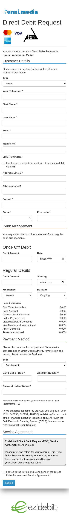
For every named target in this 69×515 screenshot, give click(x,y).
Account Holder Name (17, 386)
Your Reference (13, 91)
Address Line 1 (12, 172)
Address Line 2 (12, 186)
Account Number (48, 372)
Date (40, 253)
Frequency (9, 289)
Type (5, 77)
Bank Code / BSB (14, 372)
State (6, 212)
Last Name (10, 117)
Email (7, 130)
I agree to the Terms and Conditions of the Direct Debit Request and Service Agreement (33, 473)
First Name (10, 104)
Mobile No (9, 143)
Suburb (8, 199)
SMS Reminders (12, 156)
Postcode (43, 212)
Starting (42, 276)
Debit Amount (11, 253)
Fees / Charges (12, 302)
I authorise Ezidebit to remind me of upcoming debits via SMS (35, 165)
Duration (42, 289)
